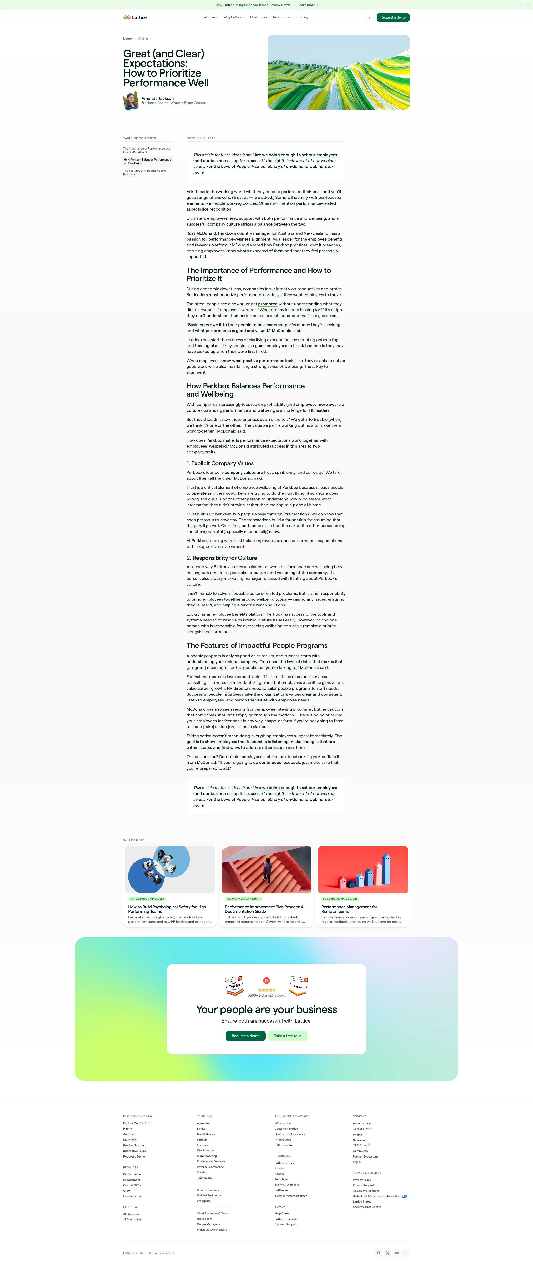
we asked (263, 197)
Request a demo (393, 17)
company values (240, 472)
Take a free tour (287, 1036)
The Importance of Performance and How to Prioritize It (146, 150)
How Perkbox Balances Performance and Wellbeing (147, 161)
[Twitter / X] (387, 1253)
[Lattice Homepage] (134, 17)
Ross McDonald (201, 233)
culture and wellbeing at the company (290, 572)
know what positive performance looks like (261, 360)
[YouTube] (397, 1253)
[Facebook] (378, 1253)
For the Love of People (228, 166)
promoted (268, 304)
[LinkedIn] (406, 1253)
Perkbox (226, 233)
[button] (527, 5)
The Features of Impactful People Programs (144, 172)
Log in (368, 17)
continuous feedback (279, 762)
